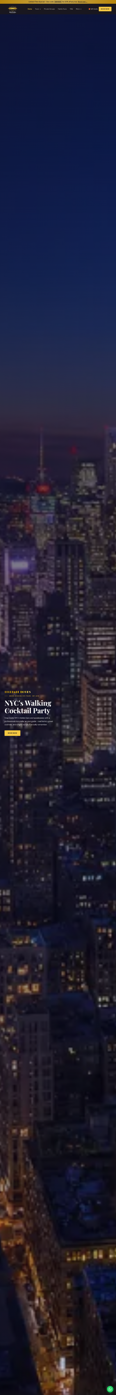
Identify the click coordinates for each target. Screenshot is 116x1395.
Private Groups (49, 9)
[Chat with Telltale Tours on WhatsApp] (110, 1389)
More (78, 9)
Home (30, 9)
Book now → (82, 2)
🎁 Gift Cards (93, 9)
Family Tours (62, 9)
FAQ (71, 9)
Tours (37, 9)
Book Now (105, 9)
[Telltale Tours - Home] (13, 9)
